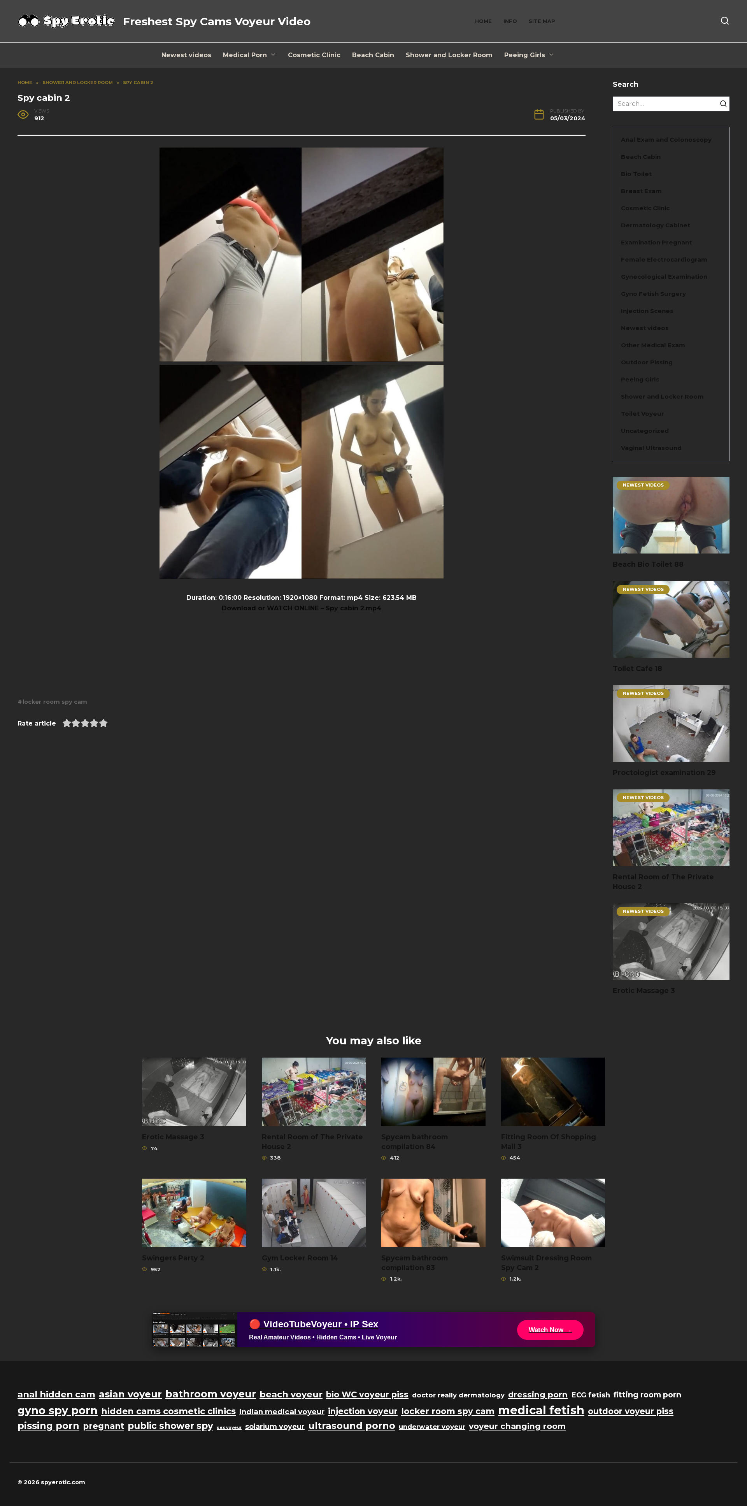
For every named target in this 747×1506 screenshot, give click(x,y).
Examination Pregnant (656, 242)
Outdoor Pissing (647, 362)
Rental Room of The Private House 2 (663, 882)
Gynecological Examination (664, 276)
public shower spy (170, 1425)
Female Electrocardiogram (664, 259)
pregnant (103, 1426)
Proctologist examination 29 (664, 772)
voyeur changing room (517, 1426)
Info (510, 21)
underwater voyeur (432, 1426)
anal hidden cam (56, 1394)
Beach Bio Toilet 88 (648, 564)
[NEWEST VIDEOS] (671, 548)
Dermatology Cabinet (655, 225)
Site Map (542, 21)
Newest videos (186, 55)
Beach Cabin (373, 55)
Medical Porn (245, 55)
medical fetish (541, 1410)
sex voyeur (229, 1427)
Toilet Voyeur (642, 413)
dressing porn (538, 1394)
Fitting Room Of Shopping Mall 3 (548, 1142)
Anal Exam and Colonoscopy (666, 139)
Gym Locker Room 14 (300, 1258)
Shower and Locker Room (449, 55)
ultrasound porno (351, 1425)
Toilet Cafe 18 (637, 668)
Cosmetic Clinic (314, 55)
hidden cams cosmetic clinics (168, 1411)
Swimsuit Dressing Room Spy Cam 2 (546, 1263)
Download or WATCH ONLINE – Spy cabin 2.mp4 (301, 608)
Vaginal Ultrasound (651, 448)
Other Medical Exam (653, 345)
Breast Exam (641, 191)
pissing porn (48, 1425)
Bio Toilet (636, 173)
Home (483, 21)
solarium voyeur (275, 1426)
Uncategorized (645, 430)
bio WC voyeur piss (367, 1394)
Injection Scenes (647, 311)
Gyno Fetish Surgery (653, 293)
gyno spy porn (58, 1410)
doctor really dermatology (458, 1395)
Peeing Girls (524, 55)
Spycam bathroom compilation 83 (414, 1263)
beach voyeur (291, 1394)
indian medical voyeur (281, 1411)
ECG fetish (590, 1394)
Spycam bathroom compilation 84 (414, 1142)
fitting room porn (647, 1394)
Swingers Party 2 (173, 1258)
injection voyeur (363, 1411)
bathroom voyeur (210, 1394)
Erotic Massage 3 (644, 990)
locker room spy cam (55, 701)
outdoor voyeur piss (630, 1411)
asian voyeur (130, 1394)
